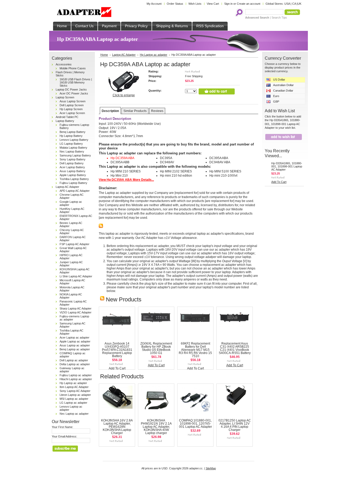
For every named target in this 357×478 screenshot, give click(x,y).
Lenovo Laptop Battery (74, 139)
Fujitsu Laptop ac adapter (76, 375)
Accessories (64, 64)
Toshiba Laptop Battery (74, 179)
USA (287, 3)
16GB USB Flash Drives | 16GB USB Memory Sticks (76, 82)
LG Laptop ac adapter (73, 402)
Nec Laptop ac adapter (74, 413)
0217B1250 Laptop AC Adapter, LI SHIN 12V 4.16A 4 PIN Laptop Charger (234, 425)
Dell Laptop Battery (72, 163)
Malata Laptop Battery (73, 147)
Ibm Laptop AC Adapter (74, 387)
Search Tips (279, 17)
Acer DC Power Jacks (74, 93)
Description (110, 111)
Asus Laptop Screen (72, 101)
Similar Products (135, 111)
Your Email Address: (64, 436)
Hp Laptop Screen (71, 109)
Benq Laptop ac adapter (75, 349)
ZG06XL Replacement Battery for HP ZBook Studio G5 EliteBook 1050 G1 (156, 348)
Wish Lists (194, 3)
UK (299, 3)
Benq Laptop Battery (72, 131)
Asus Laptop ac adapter (75, 345)
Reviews (157, 111)
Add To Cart (117, 368)
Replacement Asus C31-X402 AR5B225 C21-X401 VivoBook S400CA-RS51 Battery (235, 348)
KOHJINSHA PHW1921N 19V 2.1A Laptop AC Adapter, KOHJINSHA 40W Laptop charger (156, 427)
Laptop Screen (65, 97)
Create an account (248, 3)
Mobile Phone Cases (73, 68)
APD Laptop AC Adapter (75, 190)
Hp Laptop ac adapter (73, 383)
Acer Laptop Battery (72, 167)
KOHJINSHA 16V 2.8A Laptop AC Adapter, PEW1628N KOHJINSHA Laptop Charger (117, 427)
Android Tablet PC (67, 117)
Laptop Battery (65, 120)
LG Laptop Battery (71, 143)
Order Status (175, 3)
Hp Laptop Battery (71, 135)
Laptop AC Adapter (67, 186)
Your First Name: (62, 427)
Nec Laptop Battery (72, 151)
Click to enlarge (124, 95)
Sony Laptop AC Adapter (75, 390)
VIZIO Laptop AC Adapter (75, 312)
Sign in (228, 3)
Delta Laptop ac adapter (75, 364)
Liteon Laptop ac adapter (75, 394)
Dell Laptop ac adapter (74, 360)
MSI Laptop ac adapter (74, 398)
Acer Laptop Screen (72, 113)
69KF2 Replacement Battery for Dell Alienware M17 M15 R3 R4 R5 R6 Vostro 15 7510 (195, 350)
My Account (154, 3)
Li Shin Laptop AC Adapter (76, 276)
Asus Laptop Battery (72, 171)
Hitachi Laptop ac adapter (76, 379)
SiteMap (211, 468)
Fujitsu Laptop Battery (73, 182)
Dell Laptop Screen (72, 105)
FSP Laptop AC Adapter (74, 244)
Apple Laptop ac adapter (75, 341)
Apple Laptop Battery (73, 175)
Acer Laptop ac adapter (74, 337)
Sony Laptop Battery (72, 159)
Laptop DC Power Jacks (71, 89)
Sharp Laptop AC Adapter (75, 308)
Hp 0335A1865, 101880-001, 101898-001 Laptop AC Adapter (286, 166)
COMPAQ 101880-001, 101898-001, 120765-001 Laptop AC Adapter (195, 423)
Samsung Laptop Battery (75, 155)
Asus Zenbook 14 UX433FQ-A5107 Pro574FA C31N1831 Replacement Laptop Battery (117, 350)
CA (294, 3)
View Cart (213, 3)
